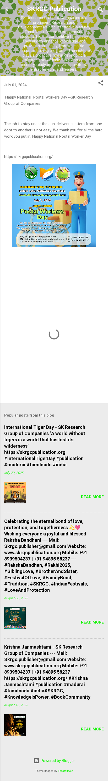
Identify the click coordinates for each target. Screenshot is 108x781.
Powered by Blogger (57, 760)
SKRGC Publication (54, 9)
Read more (92, 497)
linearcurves (65, 771)
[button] (101, 84)
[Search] (101, 11)
